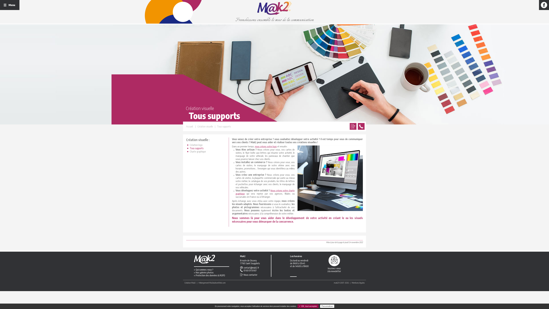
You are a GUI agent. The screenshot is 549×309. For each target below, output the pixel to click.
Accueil (189, 126)
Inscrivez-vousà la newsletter (334, 270)
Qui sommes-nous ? (204, 269)
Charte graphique (198, 151)
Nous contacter (250, 274)
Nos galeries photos (205, 272)
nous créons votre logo (266, 146)
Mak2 (193, 283)
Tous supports (197, 148)
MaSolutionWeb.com (217, 283)
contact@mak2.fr (251, 267)
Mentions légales (358, 283)
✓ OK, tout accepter (308, 306)
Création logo (196, 144)
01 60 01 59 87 (250, 270)
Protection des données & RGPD (210, 275)
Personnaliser (327, 306)
